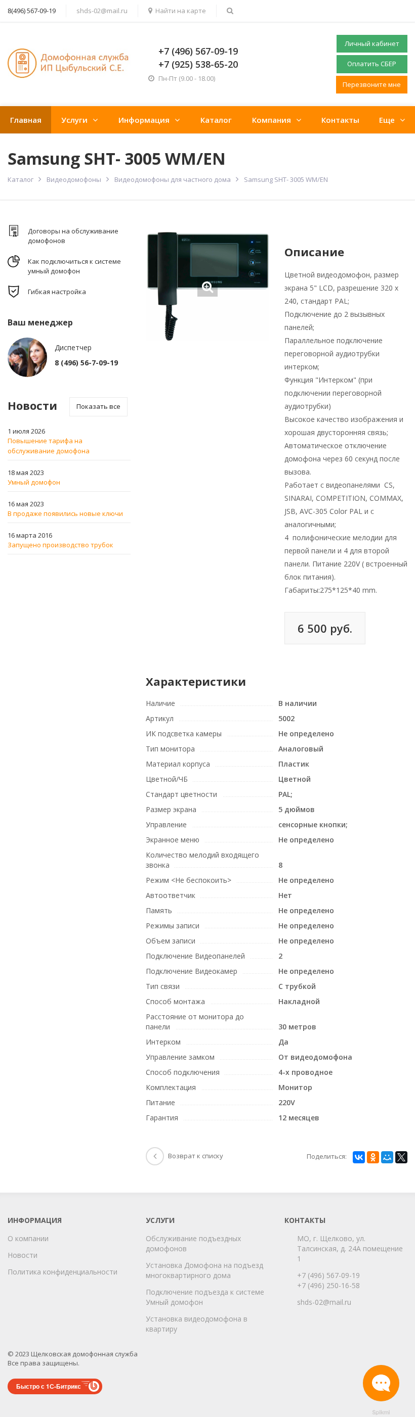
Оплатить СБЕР (371, 63)
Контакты (340, 120)
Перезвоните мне (372, 84)
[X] (401, 1157)
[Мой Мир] (387, 1157)
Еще (387, 120)
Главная (26, 120)
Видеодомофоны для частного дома (172, 179)
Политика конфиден (42, 1272)
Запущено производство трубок (60, 544)
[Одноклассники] (373, 1157)
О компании (28, 1238)
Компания (271, 120)
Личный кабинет (372, 43)
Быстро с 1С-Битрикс (48, 1386)
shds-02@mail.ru (102, 10)
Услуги (74, 120)
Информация (144, 120)
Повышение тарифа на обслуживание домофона (49, 445)
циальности (97, 1272)
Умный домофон (34, 482)
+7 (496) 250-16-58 (328, 1285)
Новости (22, 1255)
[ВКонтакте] (359, 1157)
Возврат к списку (195, 1155)
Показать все (98, 406)
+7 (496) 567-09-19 (328, 1275)
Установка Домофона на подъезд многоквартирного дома (204, 1270)
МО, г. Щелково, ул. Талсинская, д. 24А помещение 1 (350, 1248)
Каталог (216, 120)
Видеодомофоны (74, 179)
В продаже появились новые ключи (65, 513)
